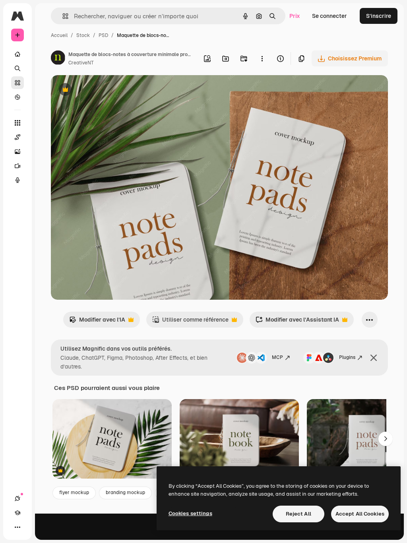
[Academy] (17, 512)
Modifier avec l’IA (97, 322)
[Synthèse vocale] (17, 180)
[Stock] (17, 82)
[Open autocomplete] (62, 16)
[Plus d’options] (262, 58)
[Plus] (17, 527)
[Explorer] (17, 97)
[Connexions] (17, 498)
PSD (103, 35)
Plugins (347, 357)
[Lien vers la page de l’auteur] (58, 58)
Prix (294, 15)
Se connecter (329, 15)
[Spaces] (17, 137)
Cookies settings (190, 513)
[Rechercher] (17, 68)
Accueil (59, 35)
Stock (83, 35)
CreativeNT (81, 63)
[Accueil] (17, 54)
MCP (277, 357)
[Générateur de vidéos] (17, 165)
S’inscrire (378, 15)
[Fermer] (373, 358)
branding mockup (125, 492)
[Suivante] (385, 439)
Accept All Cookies (359, 513)
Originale (103, 90)
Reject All (298, 513)
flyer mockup (74, 492)
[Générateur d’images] (17, 151)
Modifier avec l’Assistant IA (297, 322)
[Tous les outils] (17, 122)
